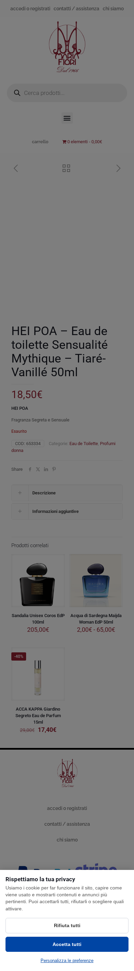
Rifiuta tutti (67, 925)
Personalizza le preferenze (67, 960)
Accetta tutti (67, 944)
